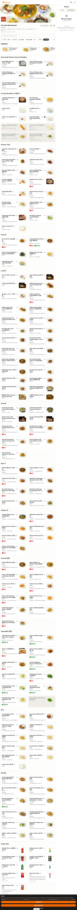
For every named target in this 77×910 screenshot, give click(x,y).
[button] (6, 2)
